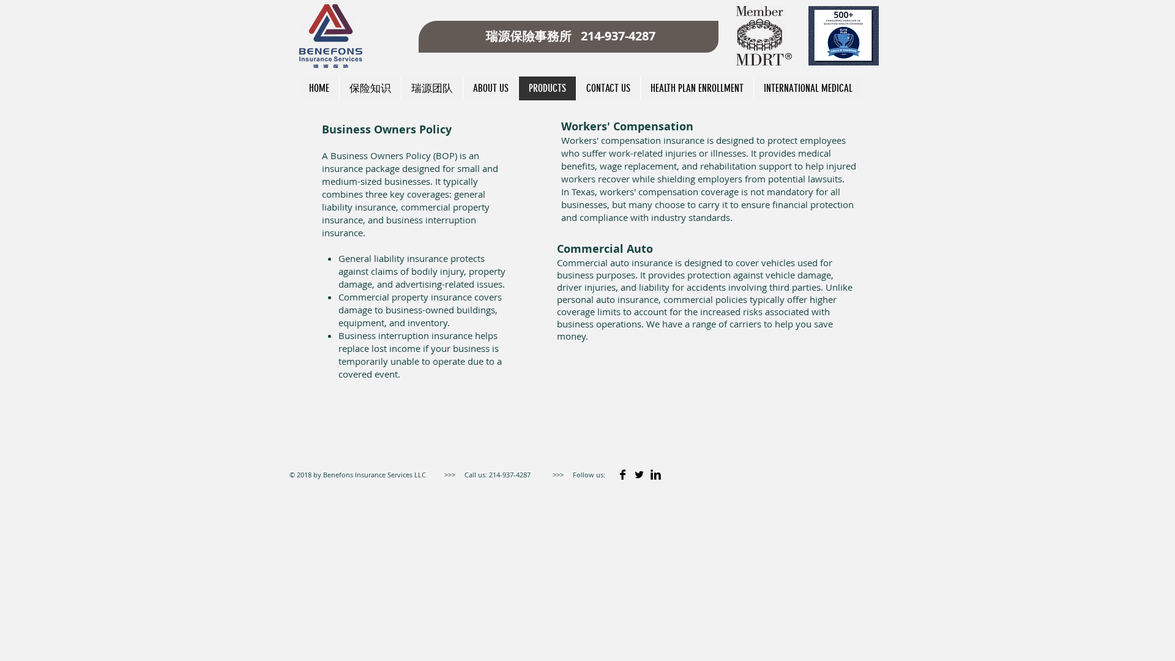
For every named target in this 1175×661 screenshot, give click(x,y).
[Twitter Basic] (639, 474)
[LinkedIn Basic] (656, 474)
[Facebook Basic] (622, 474)
